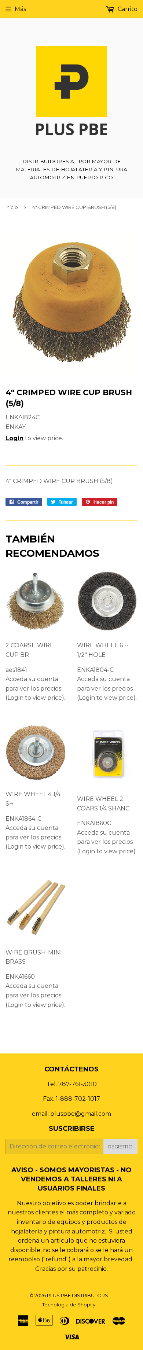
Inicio (12, 207)
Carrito (127, 8)
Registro (120, 1146)
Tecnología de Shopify (68, 1304)
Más (20, 8)
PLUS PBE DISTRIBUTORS (77, 1295)
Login (14, 438)
